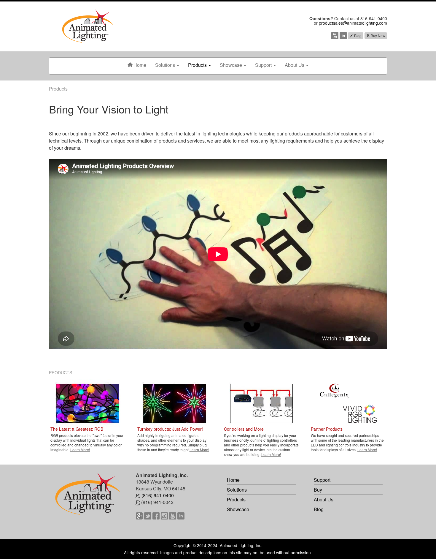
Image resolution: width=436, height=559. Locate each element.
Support (264, 64)
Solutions (165, 64)
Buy (318, 489)
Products (198, 64)
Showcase (231, 64)
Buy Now (377, 35)
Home (139, 64)
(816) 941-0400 (157, 495)
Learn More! (80, 449)
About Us (295, 64)
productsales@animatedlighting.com (353, 23)
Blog (357, 35)
